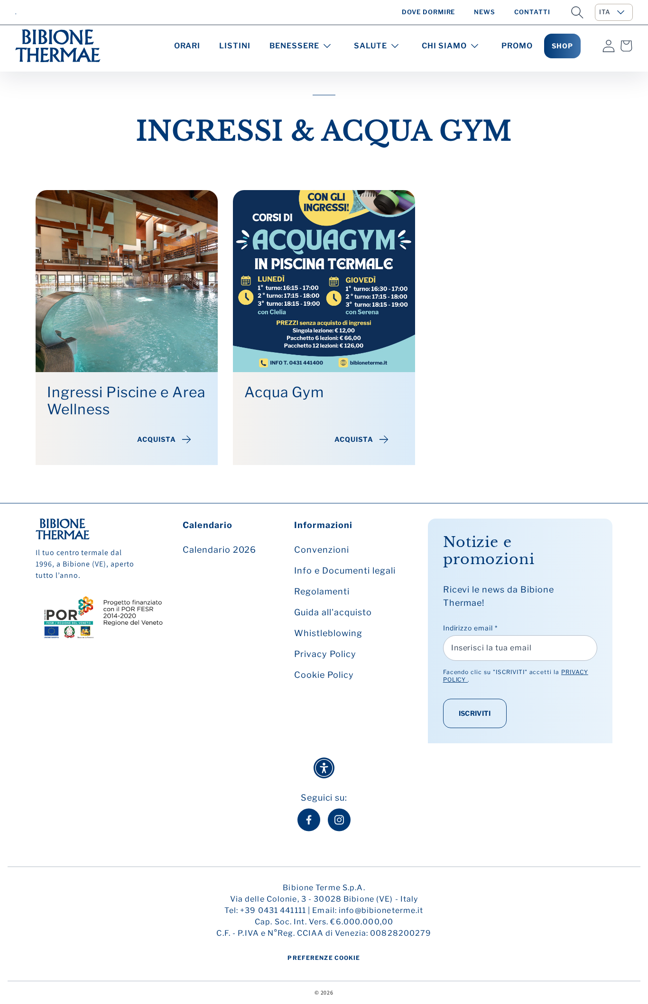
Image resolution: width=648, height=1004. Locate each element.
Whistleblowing (328, 633)
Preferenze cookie (323, 957)
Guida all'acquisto (332, 612)
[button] (577, 12)
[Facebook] (308, 819)
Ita (605, 12)
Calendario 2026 (219, 550)
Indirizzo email (470, 628)
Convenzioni (321, 550)
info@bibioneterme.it (381, 910)
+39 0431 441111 (273, 910)
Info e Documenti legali (344, 570)
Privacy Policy (325, 654)
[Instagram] (339, 819)
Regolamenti (322, 591)
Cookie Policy (323, 675)
